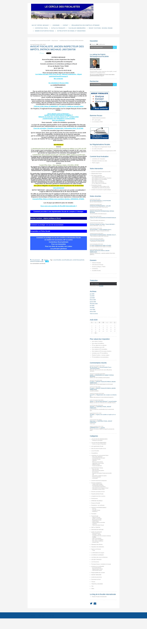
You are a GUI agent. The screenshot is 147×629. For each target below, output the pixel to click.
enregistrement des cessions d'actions (101, 535)
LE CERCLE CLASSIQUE (97, 554)
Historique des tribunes (97, 544)
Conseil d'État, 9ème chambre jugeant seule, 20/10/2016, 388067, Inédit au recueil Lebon (58, 155)
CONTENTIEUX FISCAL (97, 468)
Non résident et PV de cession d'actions (101, 178)
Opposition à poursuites (98, 463)
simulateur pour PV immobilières (100, 353)
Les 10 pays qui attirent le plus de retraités (58, 203)
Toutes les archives (94, 313)
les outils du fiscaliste (97, 148)
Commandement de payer (98, 458)
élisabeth (92, 406)
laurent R (92, 394)
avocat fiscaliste (57, 259)
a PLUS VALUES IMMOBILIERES (99, 439)
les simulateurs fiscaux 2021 (59, 83)
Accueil (32, 615)
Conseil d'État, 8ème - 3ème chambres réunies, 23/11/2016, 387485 (59, 165)
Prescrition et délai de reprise (99, 475)
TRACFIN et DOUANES (97, 583)
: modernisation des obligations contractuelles (58, 118)
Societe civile (95, 542)
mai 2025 (92, 307)
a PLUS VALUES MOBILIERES (98, 442)
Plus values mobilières (97, 541)
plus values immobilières (98, 343)
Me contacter (58, 78)
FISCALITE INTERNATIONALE (98, 507)
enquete (103, 427)
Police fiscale (95, 521)
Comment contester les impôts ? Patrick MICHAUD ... (103, 224)
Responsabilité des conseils (98, 572)
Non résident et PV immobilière (99, 179)
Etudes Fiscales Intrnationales (99, 596)
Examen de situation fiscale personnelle (101, 171)
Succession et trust (96, 579)
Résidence (94, 511)
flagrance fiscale (96, 517)
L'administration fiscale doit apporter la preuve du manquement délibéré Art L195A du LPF (58, 148)
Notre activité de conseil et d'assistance (71, 31)
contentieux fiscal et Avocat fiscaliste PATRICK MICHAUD (71, 40)
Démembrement (96, 533)
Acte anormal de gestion (98, 470)
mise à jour (92, 421)
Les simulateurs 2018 (97, 121)
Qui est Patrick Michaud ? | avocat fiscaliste (100, 200)
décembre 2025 (94, 303)
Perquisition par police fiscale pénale (101, 187)
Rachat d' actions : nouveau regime (100, 28)
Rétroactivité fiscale (97, 570)
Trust (93, 550)
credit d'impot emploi (97, 484)
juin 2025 (92, 305)
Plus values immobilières (77, 28)
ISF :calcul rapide (96, 119)
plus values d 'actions (97, 341)
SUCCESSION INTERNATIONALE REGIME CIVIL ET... (103, 234)
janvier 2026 (93, 301)
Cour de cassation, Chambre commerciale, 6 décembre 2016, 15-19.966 (58, 128)
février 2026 (93, 299)
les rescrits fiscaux (96, 567)
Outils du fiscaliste (96, 262)
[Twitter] (91, 603)
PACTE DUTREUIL (96, 538)
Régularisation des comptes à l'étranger (85, 25)
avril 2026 (92, 297)
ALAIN (91, 375)
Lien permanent (58, 188)
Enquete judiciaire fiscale (97, 493)
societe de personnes (96, 577)
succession (95, 478)
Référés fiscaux (96, 464)
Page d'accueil (55, 40)
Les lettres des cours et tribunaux (99, 557)
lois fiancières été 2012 (98, 485)
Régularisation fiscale (96, 173)
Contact (65, 25)
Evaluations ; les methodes (97, 505)
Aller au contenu (5, 4)
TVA (92, 586)
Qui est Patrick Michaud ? (40, 25)
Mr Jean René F (94, 367)
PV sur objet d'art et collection (99, 183)
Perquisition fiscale (96, 520)
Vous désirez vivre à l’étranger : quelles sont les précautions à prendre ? (58, 114)
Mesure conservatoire (97, 461)
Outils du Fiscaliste (58, 28)
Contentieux (95, 268)
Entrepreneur (94, 498)
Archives (41, 615)
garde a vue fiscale (97, 518)
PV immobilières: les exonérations (100, 357)
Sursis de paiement (97, 465)
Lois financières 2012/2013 (98, 486)
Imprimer (45, 259)
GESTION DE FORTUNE (97, 529)
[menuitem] (40, 25)
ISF (93, 474)
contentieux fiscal (41, 28)
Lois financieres (95, 561)
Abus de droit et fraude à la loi (98, 448)
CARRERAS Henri (94, 427)
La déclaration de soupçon (97, 552)
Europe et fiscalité (95, 503)
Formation (93, 513)
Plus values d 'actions (97, 180)
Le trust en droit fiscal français (97, 240)
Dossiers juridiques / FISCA (98, 266)
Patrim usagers (95, 162)
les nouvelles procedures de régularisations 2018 (104, 150)
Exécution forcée (96, 459)
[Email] (95, 603)
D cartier (92, 381)
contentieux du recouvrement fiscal (99, 455)
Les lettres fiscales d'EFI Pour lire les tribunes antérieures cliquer (58, 74)
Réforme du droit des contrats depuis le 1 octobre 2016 (59, 117)
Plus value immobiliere (97, 539)
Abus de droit (95, 469)
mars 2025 (92, 309)
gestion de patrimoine (96, 531)
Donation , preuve (96, 534)
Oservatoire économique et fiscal (100, 488)
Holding (94, 537)
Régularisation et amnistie (98, 522)
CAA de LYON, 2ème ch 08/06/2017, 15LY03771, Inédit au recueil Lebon (58, 106)
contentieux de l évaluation (98, 158)
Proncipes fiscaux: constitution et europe (101, 564)
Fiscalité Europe (96, 510)
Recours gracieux (96, 477)
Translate (101, 285)
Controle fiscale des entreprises (99, 480)
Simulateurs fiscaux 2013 (98, 489)
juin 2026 (92, 293)
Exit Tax (94, 508)
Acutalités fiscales (96, 270)
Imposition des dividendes (97, 546)
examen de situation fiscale (36, 261)
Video (92, 588)
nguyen (91, 401)
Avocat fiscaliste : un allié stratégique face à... (101, 229)
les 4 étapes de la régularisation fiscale (101, 146)
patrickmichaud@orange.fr (58, 76)
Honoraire (56, 25)
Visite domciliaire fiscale (98, 525)
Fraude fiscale (94, 516)
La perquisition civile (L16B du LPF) (100, 186)
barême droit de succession (99, 117)
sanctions (94, 523)
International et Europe (97, 264)
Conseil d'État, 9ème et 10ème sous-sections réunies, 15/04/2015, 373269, (58, 199)
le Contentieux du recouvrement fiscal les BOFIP (40, 40)
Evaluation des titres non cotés (99, 160)
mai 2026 (92, 295)
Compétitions (94, 453)
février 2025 (93, 311)
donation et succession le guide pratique (101, 189)
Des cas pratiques (58, 120)
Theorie (93, 581)
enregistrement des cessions (98, 496)
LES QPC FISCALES (96, 559)
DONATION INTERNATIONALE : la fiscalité (100, 205)
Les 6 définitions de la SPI (98, 176)
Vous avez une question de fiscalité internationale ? (59, 206)
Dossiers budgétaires (96, 482)
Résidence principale (97, 440)
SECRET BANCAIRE (96, 574)
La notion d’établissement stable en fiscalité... (101, 245)
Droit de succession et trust (98, 491)
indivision (94, 460)
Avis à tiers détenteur (97, 456)
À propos (51, 615)
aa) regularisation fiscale (97, 446)
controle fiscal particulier (78, 259)
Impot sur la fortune (96, 549)
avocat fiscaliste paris (67, 259)
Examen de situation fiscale (44, 31)
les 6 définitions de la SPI (98, 347)
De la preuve (95, 471)
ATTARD (92, 414)
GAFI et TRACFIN (95, 527)
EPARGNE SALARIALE (96, 500)
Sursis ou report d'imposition (99, 444)
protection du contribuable (97, 566)
